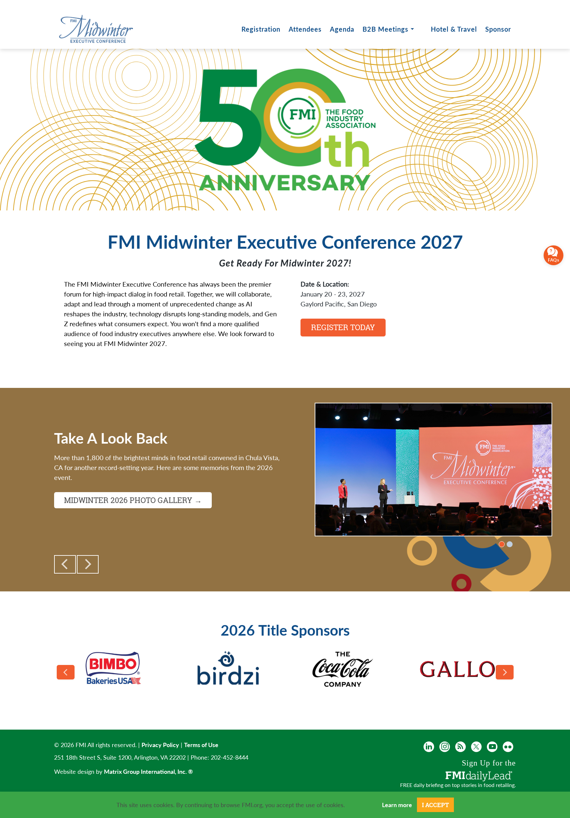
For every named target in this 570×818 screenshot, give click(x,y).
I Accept (435, 805)
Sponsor (498, 29)
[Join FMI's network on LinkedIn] (429, 746)
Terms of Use (201, 744)
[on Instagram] (444, 746)
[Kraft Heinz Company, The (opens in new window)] (457, 669)
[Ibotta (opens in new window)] (228, 669)
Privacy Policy (160, 744)
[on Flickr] (508, 746)
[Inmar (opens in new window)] (343, 669)
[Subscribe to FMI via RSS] (460, 746)
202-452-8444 (229, 757)
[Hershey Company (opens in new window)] (114, 669)
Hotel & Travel (454, 29)
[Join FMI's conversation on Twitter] (476, 746)
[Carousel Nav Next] (505, 672)
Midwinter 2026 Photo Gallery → (133, 500)
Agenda (342, 29)
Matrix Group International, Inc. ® (148, 771)
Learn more (397, 805)
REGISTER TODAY (343, 327)
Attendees (305, 29)
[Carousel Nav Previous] (66, 672)
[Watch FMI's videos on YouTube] (492, 746)
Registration (260, 29)
